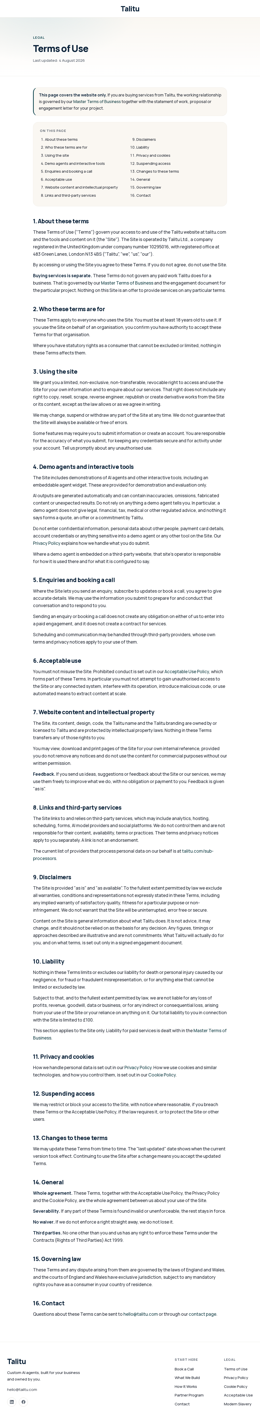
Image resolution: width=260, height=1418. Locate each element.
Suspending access (153, 163)
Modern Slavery (237, 1404)
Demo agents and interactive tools (75, 163)
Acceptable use (58, 179)
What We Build (187, 1377)
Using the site (57, 155)
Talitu (130, 8)
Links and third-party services (70, 195)
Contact (143, 195)
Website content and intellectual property (81, 187)
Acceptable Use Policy (187, 671)
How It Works (186, 1386)
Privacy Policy (46, 543)
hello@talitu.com (140, 1314)
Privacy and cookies (153, 155)
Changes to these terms (157, 171)
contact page (202, 1314)
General (143, 179)
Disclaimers (146, 139)
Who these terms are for (66, 147)
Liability (142, 147)
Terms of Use (236, 1369)
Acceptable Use (238, 1395)
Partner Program (189, 1395)
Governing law (148, 187)
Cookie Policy (162, 1075)
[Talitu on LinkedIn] (11, 1402)
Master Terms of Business (97, 101)
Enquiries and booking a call (68, 171)
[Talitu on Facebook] (23, 1402)
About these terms (61, 139)
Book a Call (184, 1369)
